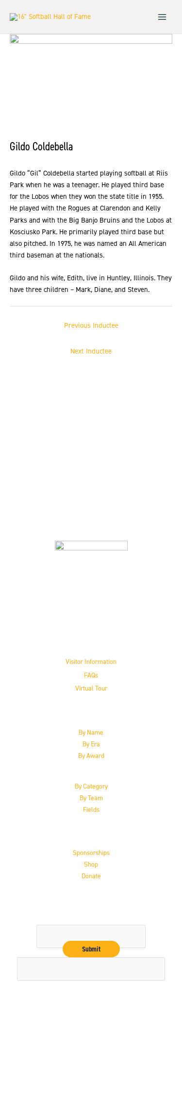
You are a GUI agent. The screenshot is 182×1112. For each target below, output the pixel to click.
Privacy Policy (91, 1067)
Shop (91, 864)
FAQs (91, 675)
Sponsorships (91, 852)
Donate (91, 875)
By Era (91, 744)
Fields (91, 809)
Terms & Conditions (91, 1079)
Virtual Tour (91, 688)
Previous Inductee (91, 325)
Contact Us (91, 1056)
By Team (91, 797)
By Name (91, 732)
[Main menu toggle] (162, 17)
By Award (91, 755)
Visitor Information (91, 661)
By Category (91, 786)
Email (91, 919)
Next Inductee (91, 351)
